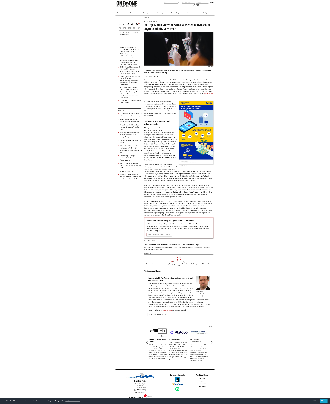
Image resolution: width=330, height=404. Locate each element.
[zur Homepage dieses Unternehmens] (212, 94)
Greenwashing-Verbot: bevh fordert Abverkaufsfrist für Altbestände (129, 83)
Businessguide (161, 13)
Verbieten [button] (315, 401)
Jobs (196, 13)
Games (129, 32)
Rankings (149, 13)
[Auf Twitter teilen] (124, 29)
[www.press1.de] (177, 381)
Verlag (208, 13)
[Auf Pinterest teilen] (139, 29)
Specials (135, 13)
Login (210, 2)
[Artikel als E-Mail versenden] (128, 24)
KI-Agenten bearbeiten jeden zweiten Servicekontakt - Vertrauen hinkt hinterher (129, 62)
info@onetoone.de (142, 391)
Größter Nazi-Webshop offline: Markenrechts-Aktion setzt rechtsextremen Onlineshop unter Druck (130, 95)
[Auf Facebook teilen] (120, 29)
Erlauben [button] (323, 401)
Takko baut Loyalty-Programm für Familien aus (130, 77)
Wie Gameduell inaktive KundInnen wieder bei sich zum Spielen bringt (171, 245)
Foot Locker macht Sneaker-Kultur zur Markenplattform (129, 88)
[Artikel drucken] (132, 24)
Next (211, 342)
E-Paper (188, 13)
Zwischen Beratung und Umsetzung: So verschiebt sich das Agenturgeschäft (130, 49)
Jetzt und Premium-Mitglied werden (159, 235)
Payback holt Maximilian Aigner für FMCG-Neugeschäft (130, 72)
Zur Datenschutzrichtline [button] (72, 401)
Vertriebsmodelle (124, 34)
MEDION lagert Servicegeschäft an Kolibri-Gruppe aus (130, 68)
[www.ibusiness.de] (177, 385)
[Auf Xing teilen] (134, 29)
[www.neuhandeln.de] (177, 391)
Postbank (207, 94)
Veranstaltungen (175, 13)
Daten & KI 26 (167, 310)
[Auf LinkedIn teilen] (129, 29)
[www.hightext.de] (140, 378)
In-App (122, 32)
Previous (147, 342)
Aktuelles (147, 17)
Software (136, 32)
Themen (122, 13)
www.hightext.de (141, 392)
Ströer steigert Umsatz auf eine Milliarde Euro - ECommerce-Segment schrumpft (130, 56)
